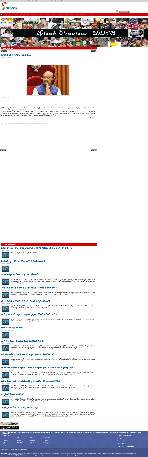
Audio (8, 0)
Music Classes (47, 444)
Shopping (48, 0)
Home (4, 48)
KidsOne (5, 439)
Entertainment (24, 15)
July (12, 48)
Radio (26, 0)
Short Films (33, 439)
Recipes (32, 444)
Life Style (54, 15)
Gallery (41, 15)
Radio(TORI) (47, 437)
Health (65, 15)
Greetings (57, 0)
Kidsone (38, 0)
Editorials (34, 15)
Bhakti (52, 0)
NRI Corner (62, 0)
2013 (8, 48)
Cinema (18, 437)
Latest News (8, 15)
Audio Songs (20, 442)
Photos (4, 444)
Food (60, 15)
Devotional (84, 15)
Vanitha (46, 440)
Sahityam (19, 444)
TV (3, 437)
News (12, 0)
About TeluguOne (122, 443)
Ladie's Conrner (74, 15)
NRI (90, 15)
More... (77, 0)
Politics (15, 15)
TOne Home (3, 0)
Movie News (17, 0)
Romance (68, 0)
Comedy (43, 0)
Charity (73, 0)
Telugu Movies (31, 0)
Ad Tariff (120, 438)
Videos (22, 0)
